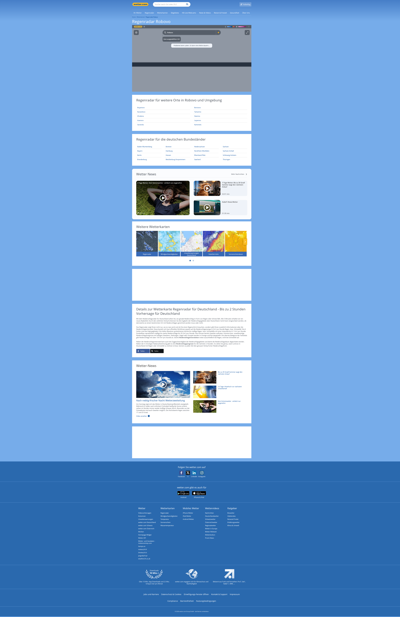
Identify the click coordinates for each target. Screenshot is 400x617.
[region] (191, 58)
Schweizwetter (210, 519)
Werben (141, 532)
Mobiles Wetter (191, 508)
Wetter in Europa (211, 529)
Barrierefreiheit (187, 601)
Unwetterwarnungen (145, 519)
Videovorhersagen (144, 513)
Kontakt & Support (219, 594)
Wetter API (142, 538)
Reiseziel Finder (233, 519)
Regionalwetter (210, 525)
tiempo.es (141, 546)
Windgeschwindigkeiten (169, 516)
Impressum (235, 594)
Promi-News (209, 538)
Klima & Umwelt (233, 525)
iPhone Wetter (188, 513)
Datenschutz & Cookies (171, 594)
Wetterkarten (141, 17)
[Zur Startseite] (140, 4)
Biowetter (230, 513)
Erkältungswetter (233, 522)
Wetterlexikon (210, 535)
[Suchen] (186, 4)
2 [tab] (193, 261)
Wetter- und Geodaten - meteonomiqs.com (146, 542)
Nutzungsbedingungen (206, 601)
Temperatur (165, 519)
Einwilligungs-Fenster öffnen (196, 594)
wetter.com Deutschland (147, 522)
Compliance (172, 601)
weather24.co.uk (144, 559)
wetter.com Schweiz (145, 525)
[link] (137, 13)
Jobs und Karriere (151, 594)
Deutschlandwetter (212, 516)
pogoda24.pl (142, 556)
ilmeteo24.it (142, 552)
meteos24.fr (142, 549)
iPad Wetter (187, 516)
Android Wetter (188, 519)
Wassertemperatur (167, 525)
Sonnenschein (166, 522)
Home (134, 17)
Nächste (245, 242)
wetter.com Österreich (146, 529)
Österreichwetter (211, 522)
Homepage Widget (144, 535)
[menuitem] (137, 13)
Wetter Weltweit (211, 532)
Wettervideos (212, 508)
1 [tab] (190, 261)
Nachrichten (209, 513)
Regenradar (165, 513)
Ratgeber (232, 508)
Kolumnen (142, 516)
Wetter (141, 508)
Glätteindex (231, 516)
